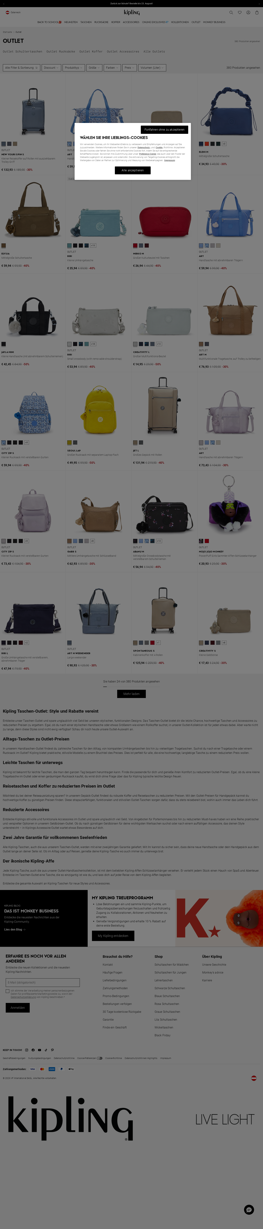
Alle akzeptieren (133, 170)
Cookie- (159, 147)
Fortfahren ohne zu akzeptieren (164, 129)
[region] (133, 151)
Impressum (169, 160)
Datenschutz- (144, 147)
